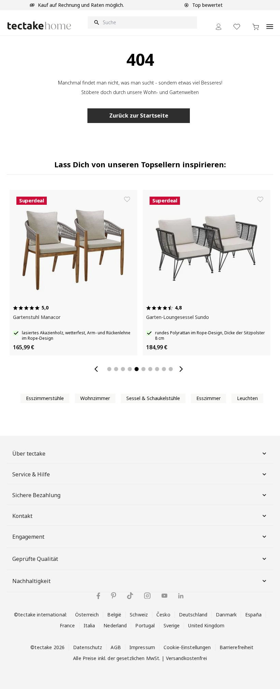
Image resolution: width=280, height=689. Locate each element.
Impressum (142, 647)
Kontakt (22, 516)
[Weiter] (182, 369)
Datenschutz (87, 647)
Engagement (28, 536)
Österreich (87, 614)
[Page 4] (130, 369)
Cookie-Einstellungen (187, 647)
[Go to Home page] (39, 25)
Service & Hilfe (31, 474)
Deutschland (193, 614)
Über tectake (28, 453)
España (253, 614)
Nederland (115, 625)
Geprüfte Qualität (35, 559)
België (114, 614)
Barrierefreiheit (237, 647)
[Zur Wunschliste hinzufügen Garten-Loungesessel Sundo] (260, 199)
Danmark (226, 614)
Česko (163, 614)
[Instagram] (147, 596)
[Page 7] (150, 369)
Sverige (172, 625)
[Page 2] (116, 369)
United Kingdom (206, 625)
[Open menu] (269, 23)
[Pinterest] (113, 595)
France (67, 625)
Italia (89, 625)
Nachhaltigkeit (31, 581)
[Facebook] (98, 596)
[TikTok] (130, 595)
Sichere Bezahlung (36, 495)
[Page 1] (109, 369)
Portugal (145, 625)
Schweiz (139, 614)
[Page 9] (164, 369)
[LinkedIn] (180, 595)
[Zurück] (97, 369)
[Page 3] (123, 369)
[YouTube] (164, 596)
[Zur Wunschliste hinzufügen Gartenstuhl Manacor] (127, 199)
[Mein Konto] (218, 27)
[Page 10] (171, 369)
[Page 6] (143, 369)
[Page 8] (157, 369)
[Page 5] (137, 369)
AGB (116, 647)
